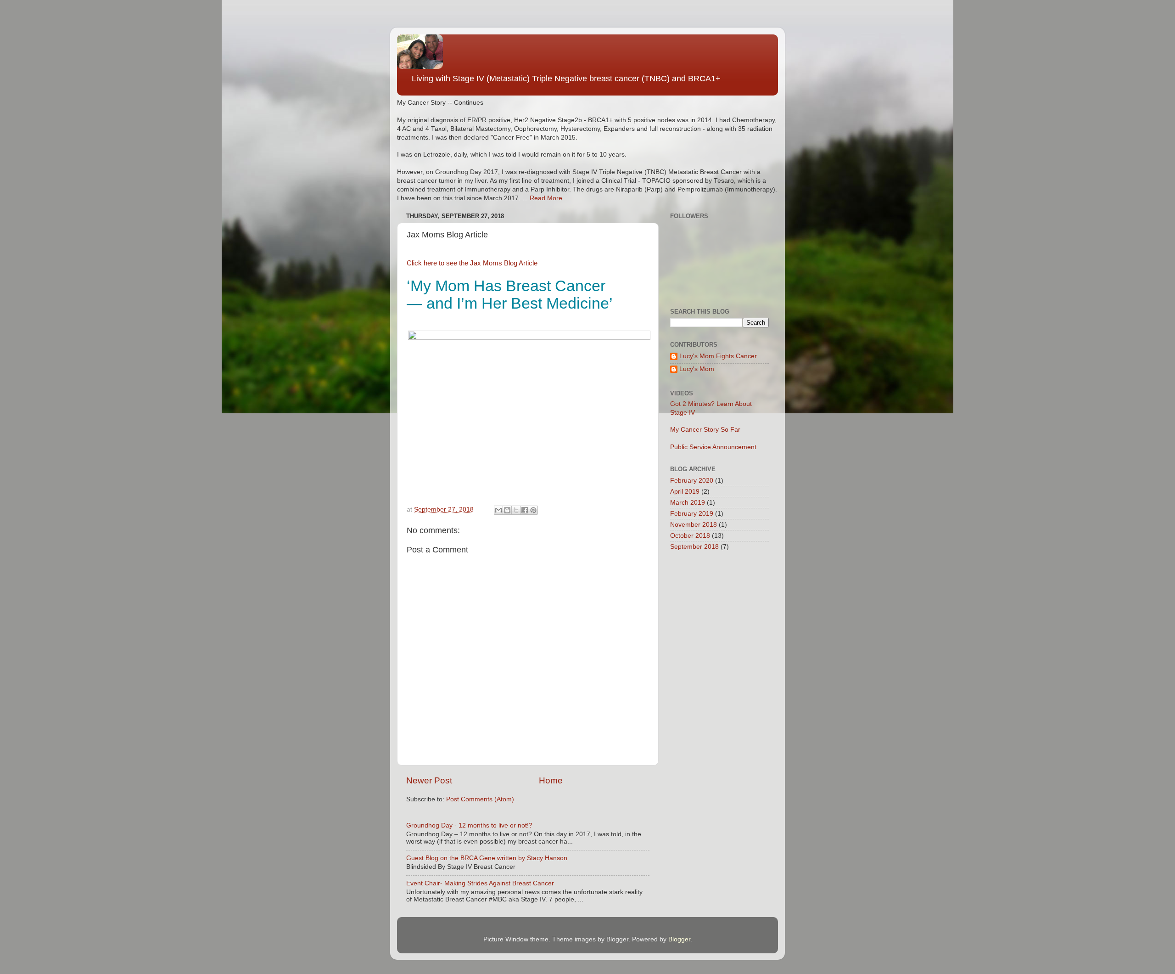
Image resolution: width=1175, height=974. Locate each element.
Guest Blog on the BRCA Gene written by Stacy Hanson (486, 858)
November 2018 (693, 524)
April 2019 (684, 491)
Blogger (679, 939)
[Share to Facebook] (524, 510)
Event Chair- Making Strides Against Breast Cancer (480, 883)
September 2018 (694, 546)
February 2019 (691, 513)
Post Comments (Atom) (480, 799)
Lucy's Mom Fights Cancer (718, 356)
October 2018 (690, 535)
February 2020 (691, 480)
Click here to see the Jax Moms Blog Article (472, 263)
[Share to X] (515, 510)
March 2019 (687, 502)
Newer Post (429, 780)
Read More (546, 198)
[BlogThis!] (507, 510)
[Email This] (498, 510)
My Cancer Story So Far (705, 429)
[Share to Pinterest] (533, 510)
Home (551, 780)
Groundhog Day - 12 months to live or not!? (469, 825)
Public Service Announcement (713, 447)
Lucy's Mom (696, 369)
